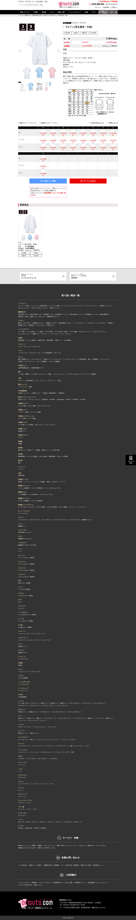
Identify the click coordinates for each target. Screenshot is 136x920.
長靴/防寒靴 (21, 456)
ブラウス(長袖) (63, 507)
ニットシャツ (55, 334)
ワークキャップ (60, 746)
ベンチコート (44, 784)
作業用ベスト (22, 431)
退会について (38, 885)
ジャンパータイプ (23, 784)
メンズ (20, 346)
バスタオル (21, 758)
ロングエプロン (101, 323)
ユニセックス (36, 346)
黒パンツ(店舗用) (93, 359)
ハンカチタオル (53, 758)
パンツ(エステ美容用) (24, 589)
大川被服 (42, 482)
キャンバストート (23, 752)
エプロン (21, 320)
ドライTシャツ (34, 703)
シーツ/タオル (22, 612)
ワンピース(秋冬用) (36, 501)
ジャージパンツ (54, 739)
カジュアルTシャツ (99, 703)
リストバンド (22, 762)
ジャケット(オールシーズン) (52, 488)
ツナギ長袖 (30, 425)
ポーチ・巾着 (70, 752)
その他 (59, 380)
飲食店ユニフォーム (24, 845)
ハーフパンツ (65, 739)
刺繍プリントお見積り (105, 12)
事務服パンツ (22, 526)
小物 (19, 378)
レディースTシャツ (62, 705)
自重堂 (20, 482)
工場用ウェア (22, 365)
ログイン (98, 7)
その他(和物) (67, 340)
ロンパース (21, 809)
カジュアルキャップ (24, 746)
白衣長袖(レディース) (91, 314)
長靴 (30, 387)
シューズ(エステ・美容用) (25, 621)
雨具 (19, 463)
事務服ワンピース (24, 498)
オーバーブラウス (24, 511)
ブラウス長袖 (73, 331)
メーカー (21, 826)
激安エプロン (51, 325)
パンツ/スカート (23, 737)
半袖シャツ (21, 718)
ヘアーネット (51, 380)
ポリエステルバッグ (47, 752)
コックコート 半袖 (23, 305)
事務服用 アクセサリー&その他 (27, 545)
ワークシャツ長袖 (35, 412)
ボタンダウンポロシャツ (59, 712)
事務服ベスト (22, 492)
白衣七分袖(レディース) (76, 314)
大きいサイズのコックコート (40, 308)
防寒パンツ (45, 450)
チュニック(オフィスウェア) (26, 507)
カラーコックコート (77, 305)
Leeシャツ (51, 822)
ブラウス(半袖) (40, 507)
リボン (20, 536)
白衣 (19, 580)
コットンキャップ (49, 746)
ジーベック (27, 482)
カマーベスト (57, 353)
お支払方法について (97, 123)
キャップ (86, 374)
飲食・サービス (24, 12)
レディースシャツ (66, 334)
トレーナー (22, 731)
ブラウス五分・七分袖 (61, 331)
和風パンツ (47, 359)
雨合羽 (20, 460)
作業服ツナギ (22, 422)
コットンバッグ (34, 752)
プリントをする (100, 845)
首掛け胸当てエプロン (65, 323)
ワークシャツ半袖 (23, 412)
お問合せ (114, 7)
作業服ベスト (22, 429)
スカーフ (20, 380)
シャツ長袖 (39, 331)
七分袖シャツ (30, 718)
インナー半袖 (22, 418)
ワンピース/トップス (25, 800)
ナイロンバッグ (59, 752)
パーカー (21, 724)
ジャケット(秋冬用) (36, 488)
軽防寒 (38, 450)
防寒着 (20, 448)
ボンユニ (37, 399)
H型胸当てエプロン (38, 323)
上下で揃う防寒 (55, 450)
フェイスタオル (31, 758)
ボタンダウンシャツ (85, 331)
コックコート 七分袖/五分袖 (39, 305)
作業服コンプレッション (26, 416)
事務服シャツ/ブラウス (25, 505)
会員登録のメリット (80, 882)
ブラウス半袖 (48, 331)
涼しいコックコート (24, 308)
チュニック (22, 561)
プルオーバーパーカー (24, 727)
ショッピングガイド (24, 882)
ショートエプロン (79, 323)
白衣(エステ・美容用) (24, 583)
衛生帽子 (93, 374)
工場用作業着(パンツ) (37, 368)
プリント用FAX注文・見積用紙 (70, 865)
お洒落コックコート (105, 305)
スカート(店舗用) (42, 361)
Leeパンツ (60, 822)
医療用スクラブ (22, 652)
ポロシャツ (22, 709)
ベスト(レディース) (34, 353)
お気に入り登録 (50, 181)
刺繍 (86, 12)
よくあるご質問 (67, 882)
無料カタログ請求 (86, 865)
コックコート (22, 303)
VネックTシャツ (87, 703)
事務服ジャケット (24, 485)
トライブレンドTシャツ (48, 705)
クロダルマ (55, 482)
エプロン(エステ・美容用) (25, 595)
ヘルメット (22, 467)
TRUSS (68, 399)
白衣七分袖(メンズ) (35, 314)
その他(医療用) (22, 697)
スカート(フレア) (35, 519)
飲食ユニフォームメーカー (27, 397)
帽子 (19, 372)
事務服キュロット (87, 519)
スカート (21, 517)
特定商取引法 (57, 882)
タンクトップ (22, 794)
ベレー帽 (33, 374)
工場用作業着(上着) (23, 368)
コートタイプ (34, 784)
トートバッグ (22, 750)
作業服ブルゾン (23, 403)
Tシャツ (29, 809)
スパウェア (22, 606)
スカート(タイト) (23, 519)
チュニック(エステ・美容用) (26, 564)
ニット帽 (69, 746)
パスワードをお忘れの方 (25, 885)
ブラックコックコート (91, 305)
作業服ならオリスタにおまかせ (27, 848)
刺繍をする (91, 845)
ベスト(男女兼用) (47, 353)
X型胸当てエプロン (51, 323)
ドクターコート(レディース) (42, 640)
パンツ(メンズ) (56, 359)
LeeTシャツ (43, 822)
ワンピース (22, 568)
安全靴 (20, 454)
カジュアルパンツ (37, 359)
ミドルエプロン (90, 323)
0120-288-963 (98, 4)
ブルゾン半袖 (22, 406)
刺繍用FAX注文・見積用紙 (51, 865)
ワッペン (42, 380)
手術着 (20, 663)
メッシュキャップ (37, 746)
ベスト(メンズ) (22, 353)
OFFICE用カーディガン (25, 532)
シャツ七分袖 (30, 331)
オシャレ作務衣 (31, 340)
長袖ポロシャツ (33, 712)
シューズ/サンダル (24, 682)
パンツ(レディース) (68, 359)
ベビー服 (21, 807)
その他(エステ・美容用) (25, 627)
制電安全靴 (52, 456)
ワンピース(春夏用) (23, 501)
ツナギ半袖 (21, 425)
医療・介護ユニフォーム (64, 845)
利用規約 (34, 882)
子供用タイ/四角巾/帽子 (49, 393)
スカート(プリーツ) (74, 519)
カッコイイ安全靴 (32, 456)
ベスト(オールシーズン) (46, 494)
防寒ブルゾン (22, 450)
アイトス (62, 482)
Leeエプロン (68, 822)
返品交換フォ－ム (98, 865)
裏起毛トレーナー (23, 733)
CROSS (78, 276)
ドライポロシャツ (45, 712)
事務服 (44, 12)
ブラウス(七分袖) (52, 507)
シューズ (21, 618)
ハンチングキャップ (58, 374)
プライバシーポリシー (45, 882)
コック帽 (20, 374)
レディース (27, 346)
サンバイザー (78, 746)
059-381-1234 (68, 905)
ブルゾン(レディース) (44, 406)
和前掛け (110, 323)
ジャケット (22, 344)
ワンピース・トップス (24, 803)
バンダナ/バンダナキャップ (74, 374)
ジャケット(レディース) (38, 633)
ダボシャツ (42, 316)
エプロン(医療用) (23, 678)
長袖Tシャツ (63, 703)
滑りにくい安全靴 (62, 456)
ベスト (20, 350)
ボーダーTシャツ (23, 705)
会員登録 (106, 7)
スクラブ (21, 650)
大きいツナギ (39, 425)
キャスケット (42, 374)
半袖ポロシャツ (22, 712)
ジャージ (21, 788)
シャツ (20, 644)
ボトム (20, 357)
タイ (36, 380)
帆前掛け (31, 325)
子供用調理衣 (22, 391)
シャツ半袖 (21, 331)
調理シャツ (33, 316)
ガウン (20, 599)
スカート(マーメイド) (61, 519)
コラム (53, 848)
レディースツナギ (50, 425)
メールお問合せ (22, 865)
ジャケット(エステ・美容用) (26, 576)
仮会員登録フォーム (94, 882)
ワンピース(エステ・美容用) (26, 570)
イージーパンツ (104, 359)
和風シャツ (58, 340)
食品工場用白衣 (104, 314)
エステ (52, 12)
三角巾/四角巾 (29, 380)
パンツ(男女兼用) (81, 359)
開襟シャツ (36, 334)
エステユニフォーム (49, 845)
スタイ (35, 809)
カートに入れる (90, 181)
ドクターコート (23, 637)
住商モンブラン (22, 399)
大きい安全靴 (43, 456)
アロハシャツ (45, 334)
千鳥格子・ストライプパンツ (26, 361)
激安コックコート (55, 308)
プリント (94, 12)
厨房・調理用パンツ (24, 359)
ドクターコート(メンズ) (25, 640)
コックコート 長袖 (54, 305)
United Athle (60, 399)
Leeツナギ (21, 822)
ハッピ (20, 769)
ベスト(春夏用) (22, 494)
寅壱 (48, 482)
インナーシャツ (82, 507)
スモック (20, 437)
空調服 (20, 441)
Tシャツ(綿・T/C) (23, 703)
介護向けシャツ (22, 646)
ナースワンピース (23, 659)
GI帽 (49, 374)
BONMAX (45, 399)
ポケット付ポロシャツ (75, 712)
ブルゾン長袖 (31, 406)
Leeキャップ (77, 822)
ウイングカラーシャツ (24, 334)
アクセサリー (22, 542)
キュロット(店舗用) (54, 361)
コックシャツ (65, 305)
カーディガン (22, 530)
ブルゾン (21, 781)
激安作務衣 (50, 340)
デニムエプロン (40, 325)
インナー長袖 (31, 418)
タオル (20, 756)
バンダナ (86, 746)
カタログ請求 (131, 462)
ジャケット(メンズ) (23, 633)
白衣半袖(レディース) (61, 314)
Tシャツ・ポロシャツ (75, 12)
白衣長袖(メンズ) (48, 314)
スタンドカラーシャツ (99, 331)
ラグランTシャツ (35, 705)
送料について (113, 123)
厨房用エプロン (22, 325)
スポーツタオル (42, 758)
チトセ (31, 399)
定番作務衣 (21, 340)
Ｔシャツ (21, 701)
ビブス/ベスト (22, 775)
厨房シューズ (22, 384)
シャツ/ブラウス (23, 329)
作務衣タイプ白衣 (23, 316)
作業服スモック (23, 435)
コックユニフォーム (28, 276)
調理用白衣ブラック (53, 316)
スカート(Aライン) (47, 519)
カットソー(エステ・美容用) (26, 557)
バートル (35, 482)
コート (20, 549)
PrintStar (52, 399)
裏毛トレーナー (34, 733)
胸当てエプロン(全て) (24, 323)
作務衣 (20, 338)
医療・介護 (61, 12)
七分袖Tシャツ (54, 703)
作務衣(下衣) (41, 340)
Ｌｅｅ (20, 819)
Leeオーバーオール (31, 822)
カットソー (72, 507)
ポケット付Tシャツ (75, 703)
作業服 (35, 12)
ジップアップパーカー (39, 727)
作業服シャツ (22, 410)
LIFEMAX (75, 399)
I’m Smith (82, 399)
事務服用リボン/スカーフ (25, 538)
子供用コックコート (24, 393)
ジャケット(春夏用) (23, 488)
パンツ (20, 524)
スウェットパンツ (43, 739)
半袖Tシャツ (44, 703)
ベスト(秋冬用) (33, 494)
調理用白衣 (22, 312)
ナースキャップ (23, 688)
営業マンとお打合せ (44, 848)
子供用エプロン (36, 393)
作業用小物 (21, 475)
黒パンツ (32, 739)
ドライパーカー (52, 727)
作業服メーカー (23, 479)
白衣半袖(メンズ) (23, 314)
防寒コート (31, 450)
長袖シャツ (39, 718)
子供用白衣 (61, 393)
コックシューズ (22, 387)
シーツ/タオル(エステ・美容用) (27, 614)
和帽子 (27, 374)
